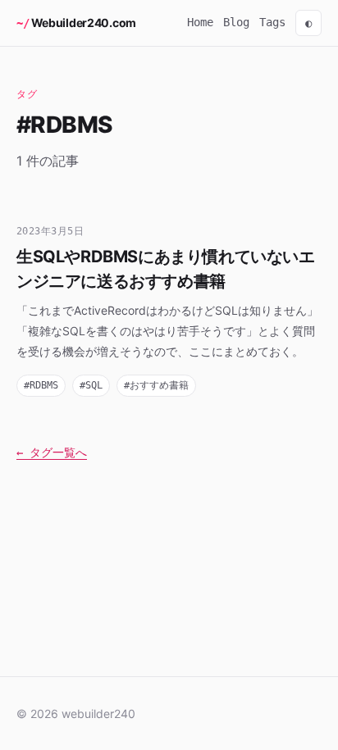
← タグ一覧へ (51, 452)
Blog (236, 22)
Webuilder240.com (83, 23)
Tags (272, 22)
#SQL (91, 385)
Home (200, 22)
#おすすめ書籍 (156, 385)
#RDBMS (41, 385)
